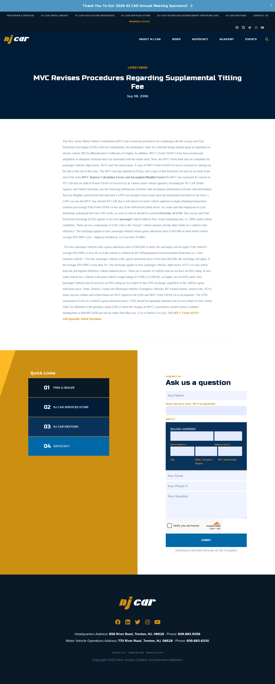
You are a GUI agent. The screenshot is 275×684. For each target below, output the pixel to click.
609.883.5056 (189, 634)
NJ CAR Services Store (135, 15)
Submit (206, 540)
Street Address (178, 444)
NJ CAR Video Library (54, 15)
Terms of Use (136, 652)
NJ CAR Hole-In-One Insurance (95, 15)
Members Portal (139, 21)
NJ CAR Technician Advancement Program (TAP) (188, 15)
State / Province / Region (204, 461)
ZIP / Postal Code (227, 459)
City (172, 459)
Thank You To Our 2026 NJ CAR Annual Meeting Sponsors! (135, 6)
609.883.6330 (198, 641)
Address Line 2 (222, 444)
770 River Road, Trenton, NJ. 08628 (145, 641)
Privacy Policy (155, 652)
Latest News (137, 68)
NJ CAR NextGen (236, 15)
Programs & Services (20, 15)
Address (170, 419)
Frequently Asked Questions (83, 318)
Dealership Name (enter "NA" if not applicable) (191, 404)
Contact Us (260, 15)
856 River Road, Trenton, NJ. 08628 (136, 634)
